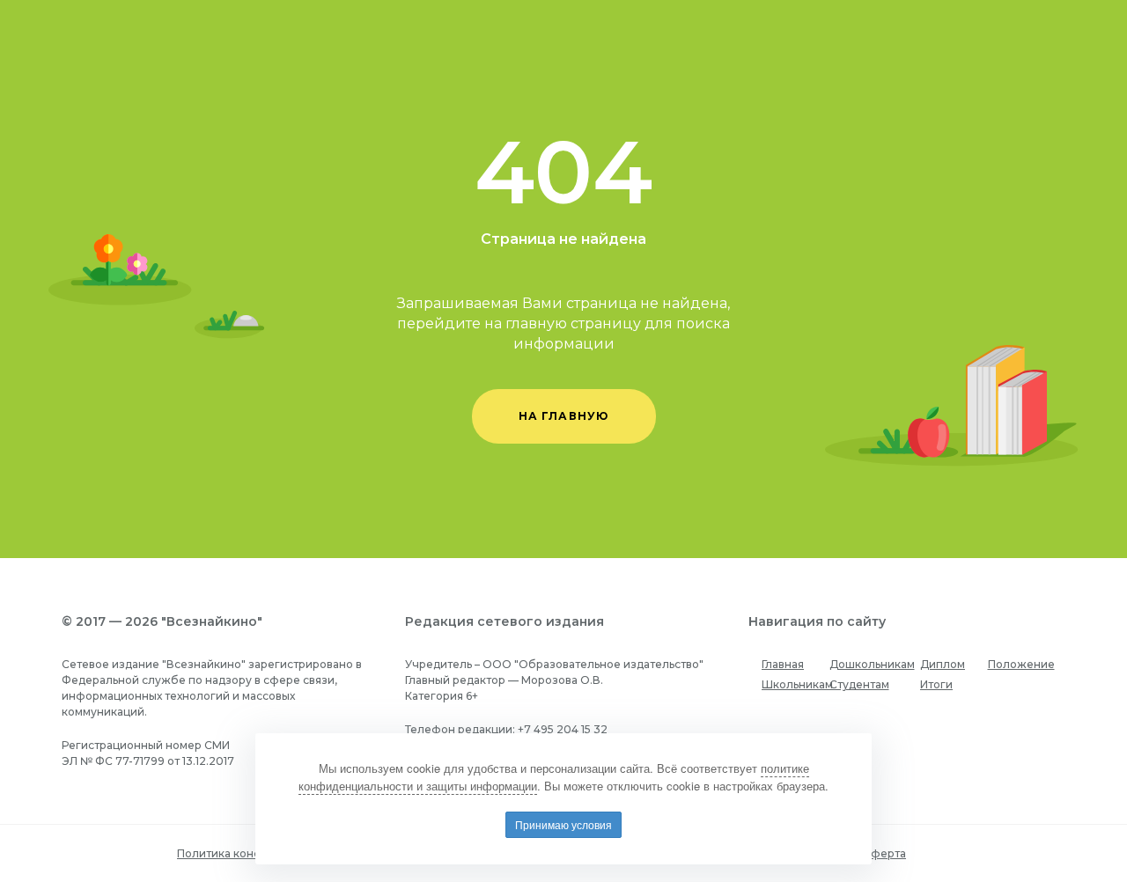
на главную (564, 416)
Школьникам (797, 684)
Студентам (859, 684)
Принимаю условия (563, 824)
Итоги (936, 684)
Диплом (942, 664)
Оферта (883, 853)
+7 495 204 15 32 (563, 729)
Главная (783, 664)
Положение (1021, 664)
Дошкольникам (872, 664)
